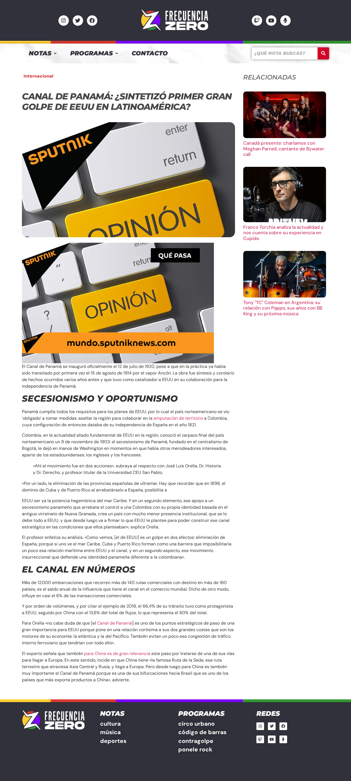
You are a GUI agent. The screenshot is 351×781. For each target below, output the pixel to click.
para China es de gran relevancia (117, 653)
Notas (40, 53)
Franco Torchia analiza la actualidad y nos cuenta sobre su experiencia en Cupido (283, 232)
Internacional (38, 76)
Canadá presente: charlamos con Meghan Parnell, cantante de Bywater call (283, 148)
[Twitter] (78, 20)
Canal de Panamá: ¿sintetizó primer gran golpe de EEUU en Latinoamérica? (127, 101)
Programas (91, 53)
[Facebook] (92, 20)
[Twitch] (257, 20)
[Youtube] (271, 20)
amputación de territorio (178, 418)
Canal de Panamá (114, 623)
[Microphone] (285, 20)
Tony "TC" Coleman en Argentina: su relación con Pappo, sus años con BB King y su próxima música (282, 308)
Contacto (150, 53)
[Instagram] (63, 20)
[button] (42, 53)
